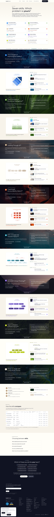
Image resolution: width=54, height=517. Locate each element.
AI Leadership (21, 48)
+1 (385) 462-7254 (8, 501)
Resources (30, 1)
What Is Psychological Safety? (37, 505)
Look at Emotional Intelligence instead (11, 225)
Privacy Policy (43, 502)
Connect (20, 501)
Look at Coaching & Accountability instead (11, 135)
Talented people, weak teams (22, 470)
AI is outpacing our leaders (22, 466)
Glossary (35, 503)
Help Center (35, 508)
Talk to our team (23, 476)
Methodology (43, 500)
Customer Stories (36, 502)
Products (23, 1)
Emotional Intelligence (15, 48)
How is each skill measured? (17, 446)
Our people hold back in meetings (22, 464)
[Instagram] (47, 514)
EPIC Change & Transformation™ (28, 505)
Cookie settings (42, 514)
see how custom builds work (14, 428)
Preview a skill (31, 476)
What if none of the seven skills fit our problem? (20, 451)
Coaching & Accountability (27, 48)
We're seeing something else (32, 470)
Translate (20, 502)
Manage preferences (4, 514)
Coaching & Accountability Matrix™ (29, 503)
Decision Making (40, 48)
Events (27, 1)
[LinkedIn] (46, 514)
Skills (20, 1)
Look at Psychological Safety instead (11, 360)
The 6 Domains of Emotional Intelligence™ (29, 501)
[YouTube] (45, 514)
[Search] (41, 1)
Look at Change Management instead (11, 180)
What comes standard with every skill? (18, 443)
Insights (20, 500)
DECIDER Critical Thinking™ (28, 507)
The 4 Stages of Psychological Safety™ (29, 499)
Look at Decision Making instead (22, 265)
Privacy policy (13, 493)
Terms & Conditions (44, 503)
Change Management (34, 48)
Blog (34, 501)
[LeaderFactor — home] (8, 1)
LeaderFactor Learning (37, 514)
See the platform (35, 427)
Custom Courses (21, 503)
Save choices (8, 514)
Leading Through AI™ (29, 511)
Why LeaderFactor (36, 1)
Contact (43, 501)
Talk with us (44, 1)
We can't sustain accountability (32, 466)
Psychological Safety (9, 48)
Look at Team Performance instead (10, 90)
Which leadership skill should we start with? (19, 441)
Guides (35, 500)
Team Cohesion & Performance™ (28, 509)
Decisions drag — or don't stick (32, 468)
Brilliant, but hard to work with (33, 464)
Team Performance (46, 48)
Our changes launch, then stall (22, 468)
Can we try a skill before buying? (17, 448)
